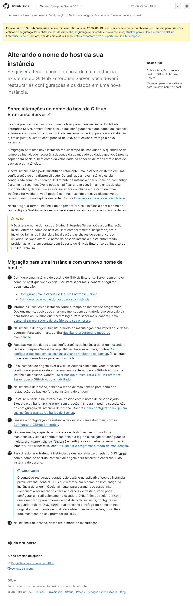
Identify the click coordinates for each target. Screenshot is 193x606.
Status (69, 592)
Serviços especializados (102, 592)
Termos (39, 592)
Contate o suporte (22, 568)
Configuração (56, 15)
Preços (80, 592)
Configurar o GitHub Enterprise (36, 425)
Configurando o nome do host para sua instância (55, 299)
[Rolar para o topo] (184, 597)
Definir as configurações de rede (89, 15)
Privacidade (54, 592)
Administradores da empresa (26, 15)
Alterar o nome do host (127, 15)
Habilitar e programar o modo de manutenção (95, 446)
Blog (123, 592)
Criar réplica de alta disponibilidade (99, 198)
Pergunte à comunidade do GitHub (32, 563)
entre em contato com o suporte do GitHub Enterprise (107, 36)
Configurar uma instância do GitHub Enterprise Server (58, 294)
